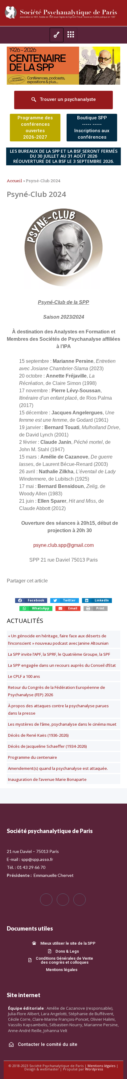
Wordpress (94, 1069)
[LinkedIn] (79, 899)
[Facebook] (46, 899)
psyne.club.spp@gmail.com (63, 545)
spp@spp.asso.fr (37, 859)
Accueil (14, 180)
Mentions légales (101, 1065)
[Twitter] (63, 899)
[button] (31, 600)
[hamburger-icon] (56, 35)
